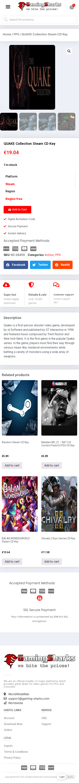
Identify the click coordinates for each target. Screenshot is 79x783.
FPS (16, 34)
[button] (8, 6)
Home (7, 34)
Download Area (13, 724)
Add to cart (12, 465)
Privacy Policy (12, 757)
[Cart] (71, 7)
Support (46, 724)
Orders (8, 730)
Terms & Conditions (16, 751)
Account (9, 718)
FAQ (44, 718)
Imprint (8, 746)
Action (49, 255)
